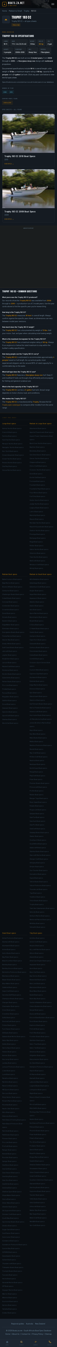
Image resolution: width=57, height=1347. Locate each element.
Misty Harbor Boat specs (11, 1097)
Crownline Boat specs (10, 609)
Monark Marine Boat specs (12, 1101)
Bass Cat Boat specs (37, 972)
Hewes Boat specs (9, 1052)
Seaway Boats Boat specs (39, 832)
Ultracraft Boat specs (38, 1206)
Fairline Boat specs (9, 436)
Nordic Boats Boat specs (11, 674)
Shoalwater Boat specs (38, 1168)
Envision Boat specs (37, 689)
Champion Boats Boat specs (13, 998)
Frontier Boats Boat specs (39, 1036)
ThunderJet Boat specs (38, 889)
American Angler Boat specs (40, 961)
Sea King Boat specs (10, 1176)
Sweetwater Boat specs (11, 1256)
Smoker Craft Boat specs (11, 1214)
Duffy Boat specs (8, 1017)
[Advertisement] (28, 258)
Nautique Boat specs (37, 764)
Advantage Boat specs (38, 583)
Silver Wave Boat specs (11, 1203)
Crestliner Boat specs (10, 1014)
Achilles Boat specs (37, 938)
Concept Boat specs (10, 602)
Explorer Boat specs (37, 1025)
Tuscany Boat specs (9, 1275)
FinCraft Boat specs (37, 1029)
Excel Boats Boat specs (38, 1021)
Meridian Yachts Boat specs (40, 523)
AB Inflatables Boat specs (39, 579)
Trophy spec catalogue (11, 405)
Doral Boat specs (36, 474)
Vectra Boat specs (9, 1278)
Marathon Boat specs (10, 1078)
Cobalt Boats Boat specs (11, 598)
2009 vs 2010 (7, 102)
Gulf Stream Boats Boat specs (41, 704)
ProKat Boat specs (9, 689)
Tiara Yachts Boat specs (39, 557)
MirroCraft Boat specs (38, 1104)
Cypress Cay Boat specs (39, 674)
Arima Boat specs (8, 949)
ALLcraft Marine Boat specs (40, 949)
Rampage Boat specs (38, 538)
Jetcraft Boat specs (9, 651)
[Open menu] (53, 4)
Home (4, 11)
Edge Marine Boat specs (39, 685)
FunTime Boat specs (37, 496)
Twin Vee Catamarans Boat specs (42, 908)
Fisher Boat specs (9, 1025)
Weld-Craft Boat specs (38, 1218)
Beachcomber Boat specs (12, 961)
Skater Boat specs (36, 836)
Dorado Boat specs (9, 617)
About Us (15, 1334)
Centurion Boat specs (10, 590)
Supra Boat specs (36, 878)
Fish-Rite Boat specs (38, 1033)
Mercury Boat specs (9, 1093)
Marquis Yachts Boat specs (12, 443)
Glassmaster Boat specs (39, 1059)
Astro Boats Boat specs (11, 953)
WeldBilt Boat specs (37, 1221)
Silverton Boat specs (37, 553)
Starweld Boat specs (37, 1183)
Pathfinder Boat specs (10, 1135)
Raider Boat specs (36, 794)
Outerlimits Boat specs (11, 678)
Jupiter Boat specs (9, 655)
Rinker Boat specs (36, 545)
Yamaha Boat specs (9, 1309)
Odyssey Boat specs (10, 1116)
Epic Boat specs (36, 692)
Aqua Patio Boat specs (38, 594)
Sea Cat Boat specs (9, 1169)
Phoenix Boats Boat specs (39, 1130)
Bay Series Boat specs (38, 976)
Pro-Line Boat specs (10, 685)
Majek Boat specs (36, 1093)
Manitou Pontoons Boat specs (41, 745)
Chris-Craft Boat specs (38, 466)
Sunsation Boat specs (38, 874)
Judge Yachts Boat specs (39, 504)
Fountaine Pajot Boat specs (40, 489)
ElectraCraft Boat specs (11, 1021)
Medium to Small (15, 11)
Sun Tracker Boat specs (39, 870)
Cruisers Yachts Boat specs (40, 470)
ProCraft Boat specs (9, 1146)
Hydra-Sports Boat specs (39, 500)
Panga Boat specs (36, 772)
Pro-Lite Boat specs (9, 1142)
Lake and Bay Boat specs (39, 1082)
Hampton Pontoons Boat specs (41, 1067)
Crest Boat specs (8, 1010)
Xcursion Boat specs (10, 1301)
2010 (11, 92)
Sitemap (48, 1334)
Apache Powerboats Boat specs (42, 432)
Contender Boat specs (10, 606)
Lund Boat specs (8, 1074)
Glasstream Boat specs (38, 696)
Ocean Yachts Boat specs (11, 459)
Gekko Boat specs (9, 1044)
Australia (29, 1324)
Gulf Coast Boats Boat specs (13, 647)
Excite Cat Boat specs (38, 477)
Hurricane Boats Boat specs (40, 715)
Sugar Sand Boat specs (11, 1229)
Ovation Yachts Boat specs (40, 530)
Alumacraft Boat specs (10, 942)
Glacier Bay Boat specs (11, 640)
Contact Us (25, 1334)
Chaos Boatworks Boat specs (41, 1006)
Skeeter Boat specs (9, 1207)
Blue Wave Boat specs (38, 991)
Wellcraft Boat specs (37, 561)
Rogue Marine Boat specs (39, 1157)
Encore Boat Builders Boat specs (42, 1017)
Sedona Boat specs (9, 1188)
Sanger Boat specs (9, 1161)
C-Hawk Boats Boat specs (39, 628)
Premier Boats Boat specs (39, 783)
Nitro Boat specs (8, 1112)
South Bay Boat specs (10, 1218)
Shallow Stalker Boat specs (40, 1165)
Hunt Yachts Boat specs (11, 440)
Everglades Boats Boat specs (13, 632)
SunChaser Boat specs (11, 1233)
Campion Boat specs (37, 636)
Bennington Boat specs (38, 617)
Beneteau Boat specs (38, 451)
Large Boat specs (9, 423)
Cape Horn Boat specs (38, 640)
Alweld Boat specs (36, 957)
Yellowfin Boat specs (37, 927)
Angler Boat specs (36, 590)
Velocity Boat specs (37, 912)
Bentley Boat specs (9, 964)
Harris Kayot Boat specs (11, 1048)
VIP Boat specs (7, 1286)
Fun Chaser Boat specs (11, 1029)
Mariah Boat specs (36, 749)
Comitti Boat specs (37, 659)
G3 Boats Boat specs (10, 1033)
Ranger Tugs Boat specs (39, 798)
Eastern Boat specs (9, 621)
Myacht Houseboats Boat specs (41, 527)
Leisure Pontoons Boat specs (13, 1067)
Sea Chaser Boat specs (11, 1172)
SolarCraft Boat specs (38, 1176)
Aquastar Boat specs (37, 964)
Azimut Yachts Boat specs (12, 428)
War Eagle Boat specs (38, 1214)
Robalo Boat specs (37, 806)
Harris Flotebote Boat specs (40, 708)
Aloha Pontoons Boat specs (12, 938)
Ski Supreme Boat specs (11, 1210)
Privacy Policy (37, 1334)
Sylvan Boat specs (9, 1260)
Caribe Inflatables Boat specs (41, 1002)
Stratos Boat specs (9, 1225)
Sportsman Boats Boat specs (13, 1222)
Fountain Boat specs (37, 485)
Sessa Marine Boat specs (11, 470)
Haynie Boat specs (37, 1071)
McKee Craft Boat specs (38, 757)
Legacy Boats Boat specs (39, 508)
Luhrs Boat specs (36, 511)
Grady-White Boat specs (11, 643)
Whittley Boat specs (37, 923)
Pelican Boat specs (37, 1127)
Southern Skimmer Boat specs (41, 1180)
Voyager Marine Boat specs (12, 1290)
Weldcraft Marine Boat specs (40, 919)
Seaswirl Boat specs (10, 708)
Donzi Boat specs (8, 613)
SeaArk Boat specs (37, 1161)
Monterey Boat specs (10, 670)
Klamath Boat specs (37, 1078)
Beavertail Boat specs (38, 979)
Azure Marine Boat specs (39, 613)
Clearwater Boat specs (10, 1006)
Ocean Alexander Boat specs (13, 455)
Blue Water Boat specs (10, 983)
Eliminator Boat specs (10, 628)
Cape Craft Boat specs (10, 991)
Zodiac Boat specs (9, 1313)
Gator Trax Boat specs (38, 1044)
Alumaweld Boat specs (10, 945)
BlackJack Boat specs (38, 987)
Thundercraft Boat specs (11, 1263)
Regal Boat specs (36, 542)
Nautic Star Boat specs (10, 1108)
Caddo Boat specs (36, 632)
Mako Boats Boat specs (38, 738)
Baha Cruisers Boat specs (12, 579)
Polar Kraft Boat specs (38, 1134)
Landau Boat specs (9, 1063)
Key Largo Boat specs (10, 1059)
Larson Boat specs (9, 662)
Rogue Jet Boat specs (38, 810)
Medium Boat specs (9, 574)
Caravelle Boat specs (38, 643)
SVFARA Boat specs (9, 1252)
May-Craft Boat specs (38, 753)
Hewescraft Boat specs (38, 711)
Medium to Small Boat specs (41, 574)
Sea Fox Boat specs (37, 817)
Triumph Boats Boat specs (12, 1271)
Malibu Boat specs (36, 741)
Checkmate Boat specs (38, 651)
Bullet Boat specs (36, 995)
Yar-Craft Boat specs (37, 1225)
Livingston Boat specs (38, 1089)
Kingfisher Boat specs (10, 659)
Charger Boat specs (9, 1002)
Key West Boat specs (37, 734)
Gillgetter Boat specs (38, 1055)
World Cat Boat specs (10, 723)
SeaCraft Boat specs (37, 829)
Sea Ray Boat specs (9, 466)
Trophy (26, 11)
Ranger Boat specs (9, 1150)
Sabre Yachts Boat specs (39, 549)
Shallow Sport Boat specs (12, 1191)
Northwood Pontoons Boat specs (42, 1123)
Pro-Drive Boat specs (38, 1142)
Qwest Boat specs (36, 1149)
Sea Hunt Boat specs (37, 821)
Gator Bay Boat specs (10, 1040)
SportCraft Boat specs (10, 715)
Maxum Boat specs (37, 519)
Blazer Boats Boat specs (11, 979)
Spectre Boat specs (9, 712)
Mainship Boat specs (37, 515)
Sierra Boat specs (9, 1199)
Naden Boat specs (36, 1119)
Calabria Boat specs (9, 987)
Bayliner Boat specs (37, 447)
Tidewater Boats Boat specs (12, 1267)
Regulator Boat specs (10, 696)
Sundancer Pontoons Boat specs (14, 1244)
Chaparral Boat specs (38, 462)
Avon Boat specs (36, 968)
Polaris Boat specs (37, 1138)
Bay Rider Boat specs (10, 957)
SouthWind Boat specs (38, 844)
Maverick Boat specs (10, 1086)
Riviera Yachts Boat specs (12, 462)
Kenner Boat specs (9, 1055)
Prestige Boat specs (37, 534)
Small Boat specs (9, 933)
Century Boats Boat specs (39, 647)
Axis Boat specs (36, 609)
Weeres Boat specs (9, 1297)
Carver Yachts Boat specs (39, 458)
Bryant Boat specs (36, 621)
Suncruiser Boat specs (11, 1237)
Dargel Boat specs (36, 1010)
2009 (5, 92)
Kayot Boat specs (36, 730)
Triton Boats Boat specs (39, 900)
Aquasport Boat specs (38, 598)
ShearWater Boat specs (11, 1195)
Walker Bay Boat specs (38, 1210)
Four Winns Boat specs (38, 492)
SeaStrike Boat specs (10, 1184)
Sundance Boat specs (10, 1241)
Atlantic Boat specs (37, 602)
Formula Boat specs (37, 481)
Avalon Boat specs (36, 606)
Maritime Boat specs (10, 1082)
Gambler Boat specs (37, 1040)
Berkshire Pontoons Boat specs (14, 972)
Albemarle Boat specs (38, 428)
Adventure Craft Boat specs (40, 587)
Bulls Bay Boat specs (37, 998)
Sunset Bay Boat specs (11, 1248)
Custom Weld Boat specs (39, 670)
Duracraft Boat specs (38, 1014)
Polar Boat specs (36, 779)
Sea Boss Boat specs (10, 1165)
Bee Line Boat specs (37, 983)
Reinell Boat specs (9, 1154)
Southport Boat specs (38, 840)
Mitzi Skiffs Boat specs (38, 1108)
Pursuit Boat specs (9, 693)
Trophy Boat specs (37, 904)
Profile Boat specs (36, 791)
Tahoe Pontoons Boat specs (40, 885)
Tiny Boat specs (36, 933)
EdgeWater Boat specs (10, 625)
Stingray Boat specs (37, 863)
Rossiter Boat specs (10, 1157)
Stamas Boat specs (9, 719)
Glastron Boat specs (37, 700)
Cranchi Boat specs (9, 432)
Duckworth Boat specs (38, 677)
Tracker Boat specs (37, 1195)
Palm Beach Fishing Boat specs (14, 1120)
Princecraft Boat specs (38, 787)
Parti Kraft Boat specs (10, 1131)
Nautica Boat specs (37, 760)
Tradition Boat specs (37, 897)
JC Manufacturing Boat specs (41, 719)
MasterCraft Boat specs (11, 666)
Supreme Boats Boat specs (40, 1191)
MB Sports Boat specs (10, 1089)
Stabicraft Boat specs (38, 847)
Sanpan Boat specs (37, 813)
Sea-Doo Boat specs (10, 1180)
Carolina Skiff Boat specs (11, 995)
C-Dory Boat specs (37, 625)
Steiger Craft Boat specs (39, 859)
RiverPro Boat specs (37, 1153)
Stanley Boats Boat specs (39, 851)
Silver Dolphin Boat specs (39, 1172)
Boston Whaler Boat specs (12, 587)
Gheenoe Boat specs (37, 1052)
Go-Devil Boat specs (37, 1063)
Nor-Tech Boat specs (10, 451)
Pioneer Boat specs (9, 1138)
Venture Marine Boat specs (40, 916)
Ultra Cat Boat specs (37, 1202)
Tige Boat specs (36, 893)
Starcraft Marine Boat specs (40, 855)
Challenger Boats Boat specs (13, 594)
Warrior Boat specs (9, 1294)
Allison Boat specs (37, 953)
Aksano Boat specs (37, 945)
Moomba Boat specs (9, 1105)
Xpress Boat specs (9, 1305)
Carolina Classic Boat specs (40, 455)
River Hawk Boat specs (38, 802)
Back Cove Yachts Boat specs (41, 443)
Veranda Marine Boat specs (12, 1282)
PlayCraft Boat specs (37, 776)
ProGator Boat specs (37, 1146)
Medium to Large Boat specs (41, 423)
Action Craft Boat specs (38, 942)
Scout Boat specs (9, 704)
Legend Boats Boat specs (39, 1086)
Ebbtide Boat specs (37, 681)
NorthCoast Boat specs (38, 768)
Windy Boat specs (36, 568)
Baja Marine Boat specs (11, 583)
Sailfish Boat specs (9, 700)
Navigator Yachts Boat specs (13, 447)
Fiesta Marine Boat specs (11, 636)
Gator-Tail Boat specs (38, 1048)
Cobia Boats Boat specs (38, 655)
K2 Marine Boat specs (38, 1074)
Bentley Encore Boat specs (12, 968)
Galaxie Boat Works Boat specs (13, 1036)
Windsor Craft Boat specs (39, 564)
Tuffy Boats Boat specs (38, 1199)
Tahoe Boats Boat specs (39, 881)
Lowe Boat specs (8, 1071)
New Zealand (40, 1324)
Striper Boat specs (37, 866)
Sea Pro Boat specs (37, 825)
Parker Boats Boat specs (11, 681)
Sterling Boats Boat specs (39, 1187)
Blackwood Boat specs (10, 976)
